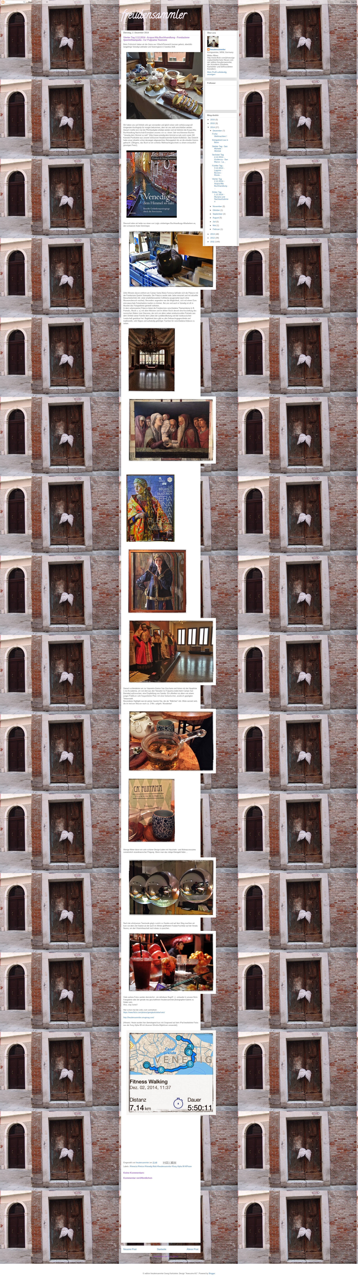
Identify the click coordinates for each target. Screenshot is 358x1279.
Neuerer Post (129, 1249)
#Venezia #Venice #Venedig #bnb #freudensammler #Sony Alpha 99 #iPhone (161, 1166)
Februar (216, 229)
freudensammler (154, 16)
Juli (214, 221)
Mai (214, 225)
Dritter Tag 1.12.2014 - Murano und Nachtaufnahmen (220, 197)
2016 (212, 119)
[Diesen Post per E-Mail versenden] (164, 1162)
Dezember (217, 130)
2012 (212, 238)
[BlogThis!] (167, 1162)
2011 (212, 241)
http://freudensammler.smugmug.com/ (138, 1017)
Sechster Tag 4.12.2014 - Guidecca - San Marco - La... (220, 158)
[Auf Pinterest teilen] (175, 1162)
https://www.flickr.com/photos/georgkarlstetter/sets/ (144, 1012)
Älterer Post (192, 1249)
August (216, 218)
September (218, 214)
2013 (212, 234)
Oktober (216, 210)
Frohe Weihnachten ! (219, 135)
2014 (212, 127)
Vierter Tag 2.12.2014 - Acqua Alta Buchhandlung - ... (220, 183)
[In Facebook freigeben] (172, 1162)
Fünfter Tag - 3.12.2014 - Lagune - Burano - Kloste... (218, 170)
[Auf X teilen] (169, 1162)
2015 (212, 123)
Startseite (161, 1249)
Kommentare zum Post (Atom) (165, 1256)
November (217, 206)
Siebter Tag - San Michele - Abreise (220, 148)
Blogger (212, 1273)
